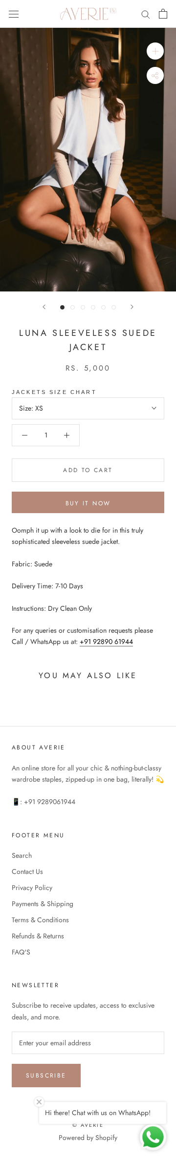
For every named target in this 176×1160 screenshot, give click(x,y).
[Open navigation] (14, 14)
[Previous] (44, 307)
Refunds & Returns (38, 936)
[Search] (145, 14)
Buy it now (88, 503)
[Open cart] (163, 14)
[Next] (132, 307)
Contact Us (27, 871)
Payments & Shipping (42, 904)
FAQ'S (21, 952)
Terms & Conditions (40, 920)
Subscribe (46, 1075)
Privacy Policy (32, 887)
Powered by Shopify (88, 1137)
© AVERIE (88, 1125)
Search (22, 855)
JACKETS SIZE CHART (54, 392)
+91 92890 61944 (106, 641)
